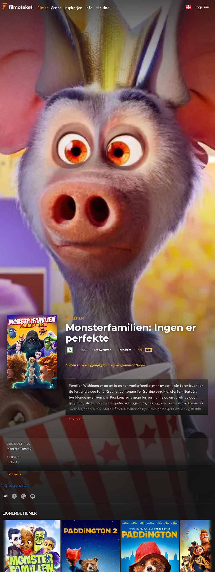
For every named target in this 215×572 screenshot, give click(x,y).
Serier (56, 7)
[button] (188, 7)
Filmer (42, 7)
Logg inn (202, 7)
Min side (102, 7)
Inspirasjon (73, 7)
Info (89, 7)
